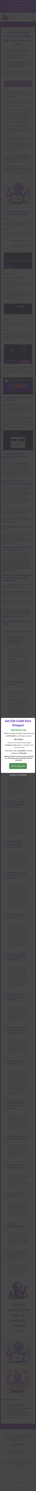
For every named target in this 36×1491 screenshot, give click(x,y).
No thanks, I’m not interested (18, 775)
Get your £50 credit (18, 766)
